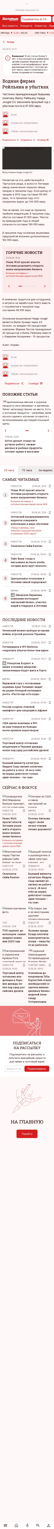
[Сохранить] (50, 486)
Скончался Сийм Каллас (26, 545)
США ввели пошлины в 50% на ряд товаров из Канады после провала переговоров (20, 726)
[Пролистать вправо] (49, 431)
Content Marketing (39, 965)
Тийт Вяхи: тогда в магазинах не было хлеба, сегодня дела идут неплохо (28, 562)
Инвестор (41, 25)
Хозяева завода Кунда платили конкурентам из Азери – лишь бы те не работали (39, 937)
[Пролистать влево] (5, 431)
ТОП (4, 922)
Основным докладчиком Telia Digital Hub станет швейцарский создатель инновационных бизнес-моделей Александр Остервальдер (40, 987)
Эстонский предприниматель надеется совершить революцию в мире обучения (30, 520)
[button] (14, 1069)
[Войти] (48, 1525)
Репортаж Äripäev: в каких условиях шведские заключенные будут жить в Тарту (24, 667)
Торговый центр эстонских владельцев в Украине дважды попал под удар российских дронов (25, 746)
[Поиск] (38, 1525)
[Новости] (16, 1525)
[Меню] (5, 1525)
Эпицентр (26, 25)
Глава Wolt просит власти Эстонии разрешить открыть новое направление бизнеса (25, 265)
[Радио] (27, 1525)
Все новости (10, 25)
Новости (16, 486)
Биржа (14, 590)
